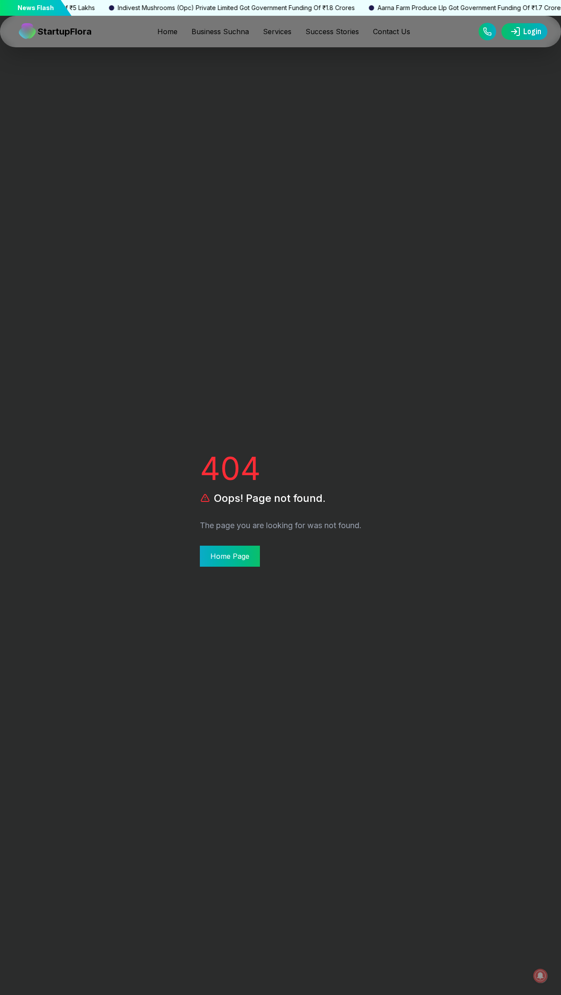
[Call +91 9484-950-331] (487, 31)
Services (277, 31)
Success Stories (332, 31)
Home (167, 31)
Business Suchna (220, 31)
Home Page (229, 556)
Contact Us (391, 31)
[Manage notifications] (540, 976)
